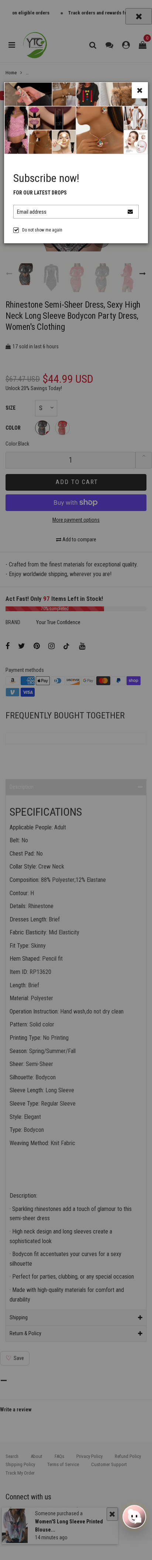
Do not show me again (42, 230)
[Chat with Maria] (134, 1515)
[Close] (140, 90)
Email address (31, 212)
